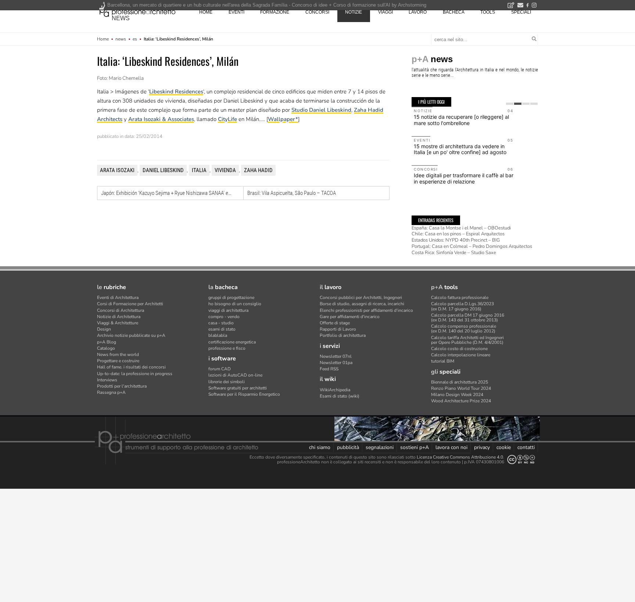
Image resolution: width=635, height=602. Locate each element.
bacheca (453, 12)
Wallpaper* (283, 119)
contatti (526, 447)
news (121, 18)
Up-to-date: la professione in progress (134, 374)
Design (104, 329)
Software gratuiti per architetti (237, 388)
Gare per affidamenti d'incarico (350, 317)
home (205, 12)
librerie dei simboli (226, 382)
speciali (521, 12)
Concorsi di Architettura (120, 310)
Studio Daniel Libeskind (321, 110)
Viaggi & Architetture (117, 323)
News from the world (118, 354)
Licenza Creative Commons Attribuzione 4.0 (460, 457)
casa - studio (221, 323)
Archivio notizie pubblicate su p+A (131, 335)
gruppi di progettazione (231, 297)
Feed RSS (329, 369)
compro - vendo (224, 317)
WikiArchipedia (335, 390)
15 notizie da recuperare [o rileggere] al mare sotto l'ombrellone (461, 120)
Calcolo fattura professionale (459, 297)
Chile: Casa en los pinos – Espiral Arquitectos (458, 234)
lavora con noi (451, 447)
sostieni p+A (414, 447)
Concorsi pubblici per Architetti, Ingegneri (361, 297)
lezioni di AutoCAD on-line (235, 375)
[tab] (509, 104)
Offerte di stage (335, 323)
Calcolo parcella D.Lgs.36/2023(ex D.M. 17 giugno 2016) (462, 306)
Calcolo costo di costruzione (459, 349)
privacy (482, 447)
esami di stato (222, 329)
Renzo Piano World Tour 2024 (461, 388)
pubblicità (348, 447)
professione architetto (137, 11)
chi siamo (319, 447)
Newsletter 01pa (336, 363)
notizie (353, 12)
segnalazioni (380, 447)
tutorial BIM (442, 361)
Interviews (107, 380)
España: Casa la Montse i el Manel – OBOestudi (461, 228)
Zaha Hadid (258, 170)
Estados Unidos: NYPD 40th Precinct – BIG (456, 240)
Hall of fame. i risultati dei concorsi (131, 367)
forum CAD (219, 369)
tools (487, 12)
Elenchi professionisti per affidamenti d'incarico (366, 310)
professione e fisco (226, 348)
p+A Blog (106, 342)
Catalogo (106, 348)
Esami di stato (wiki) (339, 396)
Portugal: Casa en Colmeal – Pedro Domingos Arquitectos (472, 246)
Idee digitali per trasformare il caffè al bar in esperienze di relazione (463, 178)
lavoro (418, 12)
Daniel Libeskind (163, 170)
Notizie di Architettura (118, 317)
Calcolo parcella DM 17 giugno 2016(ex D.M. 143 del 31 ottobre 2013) (467, 317)
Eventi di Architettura (118, 297)
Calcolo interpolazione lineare (460, 355)
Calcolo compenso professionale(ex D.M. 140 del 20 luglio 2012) (463, 328)
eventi (236, 12)
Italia (199, 170)
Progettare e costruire (118, 361)
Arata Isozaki (117, 170)
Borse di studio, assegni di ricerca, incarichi (362, 304)
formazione (274, 12)
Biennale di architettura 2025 (459, 382)
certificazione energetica (232, 342)
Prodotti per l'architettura (122, 386)
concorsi (317, 12)
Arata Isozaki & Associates (161, 119)
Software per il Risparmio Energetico (244, 394)
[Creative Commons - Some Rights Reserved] (521, 459)
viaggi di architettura (228, 310)
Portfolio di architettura (343, 335)
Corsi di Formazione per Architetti (130, 304)
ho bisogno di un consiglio (234, 304)
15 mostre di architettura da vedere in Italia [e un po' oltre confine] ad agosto (460, 149)
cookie (503, 447)
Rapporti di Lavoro (338, 329)
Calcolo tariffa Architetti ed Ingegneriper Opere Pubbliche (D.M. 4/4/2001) (467, 340)
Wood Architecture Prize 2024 (461, 401)
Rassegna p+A (111, 392)
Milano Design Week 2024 (457, 395)
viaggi (385, 12)
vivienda (225, 170)
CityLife (227, 119)
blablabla (217, 335)
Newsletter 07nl (336, 356)
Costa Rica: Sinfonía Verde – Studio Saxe (454, 252)
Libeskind (161, 91)
